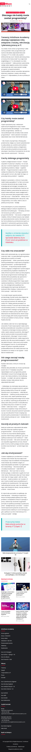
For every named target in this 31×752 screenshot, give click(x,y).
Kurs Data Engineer (6, 726)
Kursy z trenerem (5, 636)
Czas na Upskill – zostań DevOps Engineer (6, 613)
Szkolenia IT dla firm (6, 641)
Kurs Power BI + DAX (6, 659)
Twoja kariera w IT (6, 672)
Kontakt (3, 677)
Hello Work (4, 728)
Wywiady (22, 12)
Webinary (3, 645)
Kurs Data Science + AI (7, 689)
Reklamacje (21, 746)
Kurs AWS (3, 695)
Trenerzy (3, 668)
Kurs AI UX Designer (6, 652)
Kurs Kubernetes (5, 700)
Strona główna (5, 633)
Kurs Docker (4, 698)
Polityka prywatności (12, 746)
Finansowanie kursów (6, 643)
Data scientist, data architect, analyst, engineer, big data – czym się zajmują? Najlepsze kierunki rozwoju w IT (22, 615)
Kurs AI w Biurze (5, 657)
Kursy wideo (4, 638)
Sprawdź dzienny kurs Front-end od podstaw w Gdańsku (17, 240)
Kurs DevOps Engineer (7, 684)
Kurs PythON (4, 693)
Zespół (3, 670)
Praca (2, 675)
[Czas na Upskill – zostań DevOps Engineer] (8, 606)
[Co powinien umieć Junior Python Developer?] (23, 586)
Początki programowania (12, 12)
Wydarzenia (4, 648)
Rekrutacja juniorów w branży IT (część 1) (15, 525)
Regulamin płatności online (15, 749)
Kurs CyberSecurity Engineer (8, 681)
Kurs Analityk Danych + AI (8, 686)
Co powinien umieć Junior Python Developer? (21, 593)
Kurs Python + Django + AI (8, 654)
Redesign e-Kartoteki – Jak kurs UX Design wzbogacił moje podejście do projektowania (8, 595)
